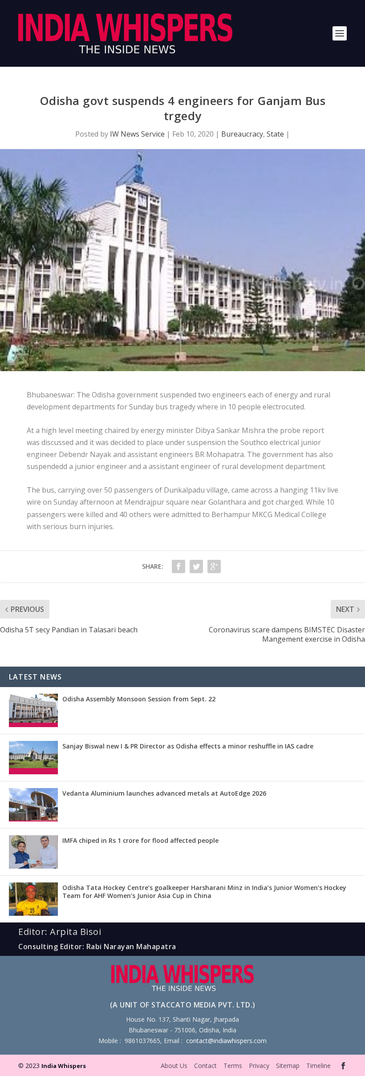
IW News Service (137, 134)
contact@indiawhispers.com (226, 1040)
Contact (205, 1065)
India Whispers (63, 1066)
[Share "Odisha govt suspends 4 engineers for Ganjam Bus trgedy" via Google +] (214, 566)
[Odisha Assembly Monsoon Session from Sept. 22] (33, 710)
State (275, 134)
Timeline (318, 1065)
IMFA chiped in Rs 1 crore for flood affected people (140, 840)
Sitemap (288, 1065)
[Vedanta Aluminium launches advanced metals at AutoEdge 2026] (33, 804)
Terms (232, 1065)
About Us (174, 1065)
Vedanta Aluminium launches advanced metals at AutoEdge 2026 (164, 793)
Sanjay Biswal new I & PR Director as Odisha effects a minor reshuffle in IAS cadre (187, 746)
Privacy (259, 1065)
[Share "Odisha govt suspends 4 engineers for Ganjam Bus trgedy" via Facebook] (178, 566)
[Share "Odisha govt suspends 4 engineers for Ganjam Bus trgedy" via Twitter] (196, 566)
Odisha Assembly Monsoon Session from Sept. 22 (138, 699)
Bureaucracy (242, 134)
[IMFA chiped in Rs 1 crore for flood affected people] (33, 852)
